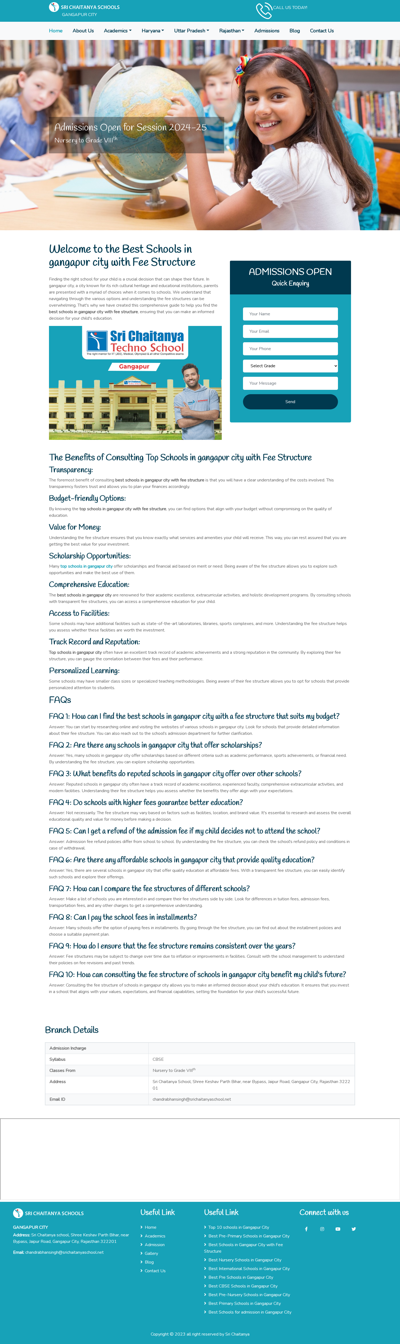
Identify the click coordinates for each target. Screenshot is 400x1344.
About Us (83, 30)
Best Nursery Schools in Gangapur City (244, 1260)
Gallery (151, 1253)
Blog (295, 30)
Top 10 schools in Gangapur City (238, 1227)
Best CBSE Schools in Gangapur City (243, 1286)
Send (290, 402)
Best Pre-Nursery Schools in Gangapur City (249, 1295)
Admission (155, 1245)
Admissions (266, 30)
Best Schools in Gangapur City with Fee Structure (243, 1248)
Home (56, 30)
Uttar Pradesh (189, 30)
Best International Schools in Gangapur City (249, 1269)
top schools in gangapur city (86, 566)
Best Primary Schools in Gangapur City (244, 1303)
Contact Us (322, 30)
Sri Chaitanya (237, 1334)
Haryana (151, 30)
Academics (116, 30)
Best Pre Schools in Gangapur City (240, 1277)
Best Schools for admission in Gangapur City (249, 1312)
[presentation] (9, 127)
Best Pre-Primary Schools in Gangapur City (249, 1236)
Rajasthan (230, 30)
